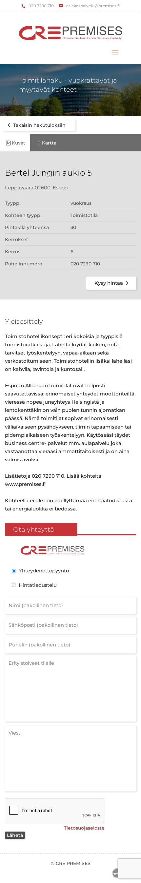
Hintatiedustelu (38, 585)
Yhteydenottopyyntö (44, 570)
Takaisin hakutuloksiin (39, 125)
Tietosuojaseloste (84, 828)
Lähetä (15, 835)
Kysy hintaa (108, 283)
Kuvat (18, 143)
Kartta (49, 143)
